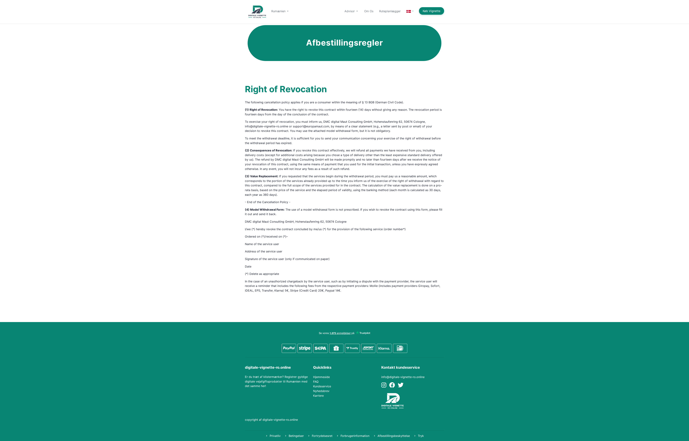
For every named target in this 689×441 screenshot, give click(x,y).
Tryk (420, 436)
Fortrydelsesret (321, 436)
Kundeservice (322, 386)
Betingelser (296, 436)
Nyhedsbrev (321, 391)
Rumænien (278, 11)
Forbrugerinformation (354, 436)
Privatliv (275, 436)
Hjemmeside (321, 377)
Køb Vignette (431, 11)
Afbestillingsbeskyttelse (393, 436)
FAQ (315, 381)
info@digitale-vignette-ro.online (403, 377)
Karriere (318, 395)
